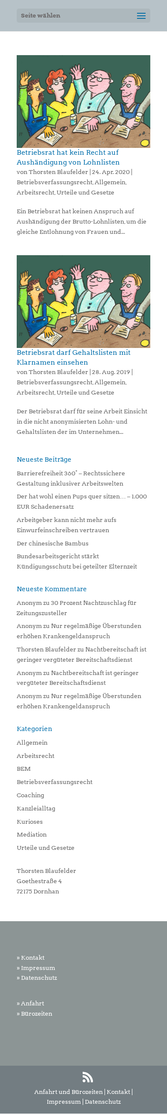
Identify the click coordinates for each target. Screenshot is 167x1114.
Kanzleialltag (36, 808)
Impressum (64, 1101)
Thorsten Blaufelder (58, 171)
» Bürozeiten (34, 1013)
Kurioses (30, 821)
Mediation (32, 834)
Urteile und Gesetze (85, 192)
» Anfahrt (30, 1003)
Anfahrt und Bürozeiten (68, 1091)
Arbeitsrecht (35, 192)
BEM (24, 768)
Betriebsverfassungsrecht (54, 182)
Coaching (30, 795)
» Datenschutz (37, 977)
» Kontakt (31, 957)
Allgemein (110, 182)
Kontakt (118, 1091)
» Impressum (36, 967)
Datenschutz (103, 1101)
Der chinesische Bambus (53, 543)
